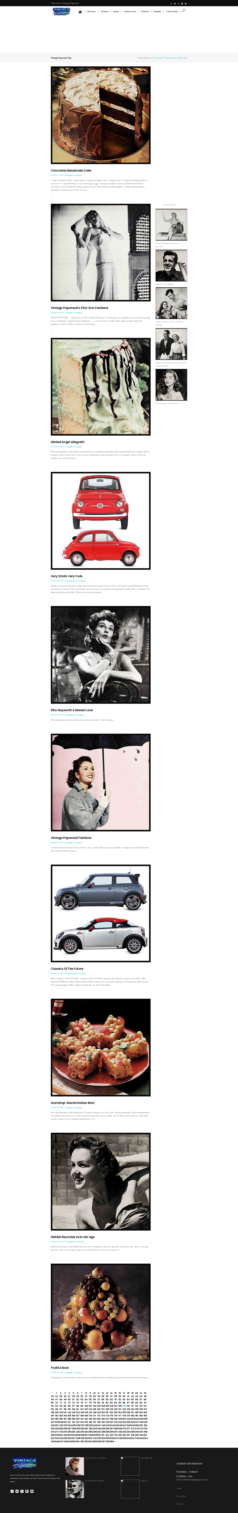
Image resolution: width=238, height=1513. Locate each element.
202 (128, 1418)
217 (94, 1422)
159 (140, 1412)
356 (98, 1441)
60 (111, 1399)
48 (60, 1399)
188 (69, 1418)
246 (119, 1425)
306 (81, 1435)
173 (102, 1415)
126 (98, 1409)
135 (136, 1409)
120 (73, 1409)
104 (102, 1405)
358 (107, 1441)
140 (60, 1412)
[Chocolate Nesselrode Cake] (101, 115)
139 (56, 1412)
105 (107, 1405)
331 (90, 1438)
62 (120, 1399)
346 (56, 1441)
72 (65, 1402)
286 (94, 1431)
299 (52, 1435)
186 (60, 1418)
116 (56, 1409)
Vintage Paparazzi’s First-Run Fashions (79, 308)
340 (128, 1438)
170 (90, 1415)
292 (119, 1431)
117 (60, 1409)
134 (132, 1409)
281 (73, 1431)
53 (81, 1399)
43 (136, 1396)
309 (94, 1435)
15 (116, 1393)
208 (56, 1422)
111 (132, 1405)
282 (77, 1431)
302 (64, 1435)
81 (103, 1402)
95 (65, 1405)
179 (128, 1415)
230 (52, 1425)
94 (60, 1405)
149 (98, 1412)
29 (77, 1396)
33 (94, 1396)
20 (136, 1393)
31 (86, 1396)
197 (107, 1418)
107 (115, 1405)
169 (86, 1415)
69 (52, 1402)
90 (140, 1402)
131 (119, 1409)
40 (123, 1396)
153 (115, 1412)
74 (73, 1402)
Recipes (70, 175)
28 (73, 1396)
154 (119, 1412)
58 (103, 1399)
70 (56, 1402)
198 (111, 1418)
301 (60, 1435)
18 (128, 1393)
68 (145, 1399)
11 (98, 1393)
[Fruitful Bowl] (101, 1312)
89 (136, 1402)
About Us (179, 1504)
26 (65, 1396)
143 (73, 1412)
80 (98, 1402)
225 (128, 1422)
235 (73, 1425)
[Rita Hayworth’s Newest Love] (101, 655)
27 (69, 1396)
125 (94, 1409)
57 (98, 1399)
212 (73, 1422)
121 (77, 1409)
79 (94, 1402)
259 (77, 1428)
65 (132, 1399)
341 (132, 1438)
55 (90, 1399)
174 (107, 1415)
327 (73, 1438)
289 (107, 1431)
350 (73, 1441)
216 (90, 1422)
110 (128, 1405)
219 (102, 1422)
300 (56, 1435)
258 (73, 1428)
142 (69, 1412)
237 (81, 1425)
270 (123, 1428)
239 (90, 1425)
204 (136, 1418)
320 (140, 1435)
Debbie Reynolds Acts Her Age (73, 1237)
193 (90, 1418)
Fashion (70, 313)
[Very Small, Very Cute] (101, 520)
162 (56, 1415)
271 (128, 1428)
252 (145, 1425)
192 (86, 1418)
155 (123, 1412)
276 (52, 1431)
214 (81, 1422)
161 (52, 1415)
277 (56, 1431)
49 (65, 1399)
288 (102, 1431)
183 (145, 1415)
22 (145, 1393)
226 (132, 1422)
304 (73, 1435)
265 (102, 1428)
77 (86, 1402)
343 (140, 1438)
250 (136, 1425)
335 (107, 1438)
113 (140, 1405)
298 (145, 1431)
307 (86, 1435)
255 (60, 1428)
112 (136, 1405)
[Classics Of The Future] (101, 913)
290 (111, 1431)
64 (128, 1399)
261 (86, 1428)
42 (132, 1396)
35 (103, 1396)
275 (145, 1428)
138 (52, 1412)
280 (69, 1431)
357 (102, 1441)
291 (115, 1431)
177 (119, 1415)
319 (136, 1435)
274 (140, 1428)
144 (77, 1412)
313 (111, 1435)
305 (77, 1435)
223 (119, 1422)
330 (86, 1438)
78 (90, 1402)
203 (132, 1418)
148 (94, 1412)
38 (115, 1396)
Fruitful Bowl (60, 1368)
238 (86, 1425)
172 (98, 1415)
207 (52, 1422)
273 (136, 1428)
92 (52, 1405)
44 (140, 1396)
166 (73, 1415)
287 (98, 1431)
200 (119, 1418)
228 (140, 1422)
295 (132, 1431)
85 (119, 1402)
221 (111, 1422)
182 (140, 1415)
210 (64, 1422)
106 (111, 1405)
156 (128, 1412)
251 (140, 1425)
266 (107, 1428)
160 (145, 1412)
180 (132, 1415)
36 (107, 1396)
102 (94, 1405)
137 (145, 1409)
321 (145, 1435)
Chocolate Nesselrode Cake (71, 170)
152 (111, 1412)
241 (98, 1425)
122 (81, 1409)
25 (61, 1396)
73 (69, 1402)
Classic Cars (72, 581)
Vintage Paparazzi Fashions (71, 838)
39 (119, 1396)
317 (128, 1435)
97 (73, 1405)
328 (77, 1438)
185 (56, 1418)
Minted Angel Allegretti (67, 442)
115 (52, 1409)
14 (111, 1393)
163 (60, 1415)
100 (86, 1405)
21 (141, 1393)
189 (73, 1418)
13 (107, 1393)
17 (124, 1393)
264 (98, 1428)
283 (81, 1431)
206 (145, 1418)
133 (128, 1409)
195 (98, 1418)
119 (69, 1409)
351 (77, 1441)
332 (94, 1438)
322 (52, 1438)
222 (115, 1422)
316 (123, 1435)
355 (94, 1441)
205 (140, 1418)
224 (123, 1422)
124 (90, 1409)
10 (94, 1393)
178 (123, 1415)
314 (115, 1435)
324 (60, 1438)
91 (145, 1402)
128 (107, 1409)
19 (132, 1393)
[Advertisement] (119, 34)
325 (64, 1438)
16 (120, 1393)
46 (52, 1399)
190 (77, 1418)
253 (52, 1428)
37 (111, 1396)
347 (60, 1441)
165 (69, 1415)
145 (81, 1412)
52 (77, 1399)
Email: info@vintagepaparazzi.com (192, 1479)
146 (86, 1412)
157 (132, 1412)
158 (136, 1412)
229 (145, 1422)
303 (69, 1435)
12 (103, 1393)
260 (81, 1428)
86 (124, 1402)
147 (90, 1412)
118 (65, 1409)
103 (98, 1405)
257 (69, 1428)
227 (136, 1422)
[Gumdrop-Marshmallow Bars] (101, 1047)
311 (103, 1435)
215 (86, 1422)
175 (111, 1415)
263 (94, 1428)
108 (119, 1405)
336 (111, 1438)
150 (102, 1412)
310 (98, 1435)
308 (90, 1435)
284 (86, 1431)
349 (69, 1441)
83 (111, 1402)
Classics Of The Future (67, 969)
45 (145, 1396)
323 (56, 1438)
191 (81, 1418)
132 (123, 1409)
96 (69, 1405)
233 (64, 1425)
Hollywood (71, 715)
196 (102, 1418)
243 (107, 1425)
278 (60, 1431)
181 (136, 1415)
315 (119, 1435)
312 (107, 1435)
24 (56, 1396)
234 (69, 1425)
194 (94, 1418)
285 (90, 1431)
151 (107, 1412)
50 (69, 1399)
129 (111, 1409)
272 (132, 1428)
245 (115, 1425)
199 (115, 1418)
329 (81, 1438)
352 (81, 1441)
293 (123, 1431)
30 (81, 1396)
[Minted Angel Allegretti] (101, 386)
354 (90, 1441)
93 (56, 1405)
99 (81, 1405)
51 (73, 1399)
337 (115, 1438)
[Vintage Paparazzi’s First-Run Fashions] (101, 252)
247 (123, 1425)
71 (61, 1402)
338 (119, 1438)
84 (115, 1402)
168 (81, 1415)
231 (56, 1425)
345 (52, 1441)
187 (64, 1418)
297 (140, 1431)
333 (98, 1438)
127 (102, 1409)
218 (98, 1422)
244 (111, 1425)
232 (60, 1425)
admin (79, 175)
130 (115, 1409)
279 (64, 1431)
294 (128, 1431)
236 (77, 1425)
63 (124, 1399)
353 (86, 1441)
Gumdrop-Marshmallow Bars (72, 1103)
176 (115, 1415)
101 (90, 1405)
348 (64, 1441)
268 (115, 1428)
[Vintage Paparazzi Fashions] (101, 782)
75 (77, 1402)
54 (86, 1399)
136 (140, 1409)
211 (69, 1422)
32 (90, 1396)
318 (132, 1435)
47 (56, 1399)
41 (128, 1396)
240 (94, 1425)
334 (102, 1438)
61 (116, 1399)
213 (77, 1422)
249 (132, 1425)
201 (123, 1418)
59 (107, 1399)
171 (94, 1415)
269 (119, 1428)
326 (69, 1438)
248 (128, 1425)
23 (52, 1396)
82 (107, 1402)
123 (86, 1409)
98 (77, 1405)
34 (98, 1396)
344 (145, 1438)
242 (102, 1425)
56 (94, 1399)
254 (56, 1428)
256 (64, 1428)
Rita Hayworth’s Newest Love (72, 710)
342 (136, 1438)
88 (132, 1402)
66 (136, 1399)
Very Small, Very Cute (66, 576)
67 (141, 1399)
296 (136, 1431)
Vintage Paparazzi (144, 58)
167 (77, 1415)
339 (123, 1438)
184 (52, 1418)
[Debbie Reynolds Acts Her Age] (101, 1181)
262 (90, 1428)
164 (64, 1415)
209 (60, 1422)
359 (111, 1441)
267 (111, 1428)
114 (145, 1405)
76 (82, 1402)
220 (107, 1422)
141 (64, 1412)
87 (128, 1402)
